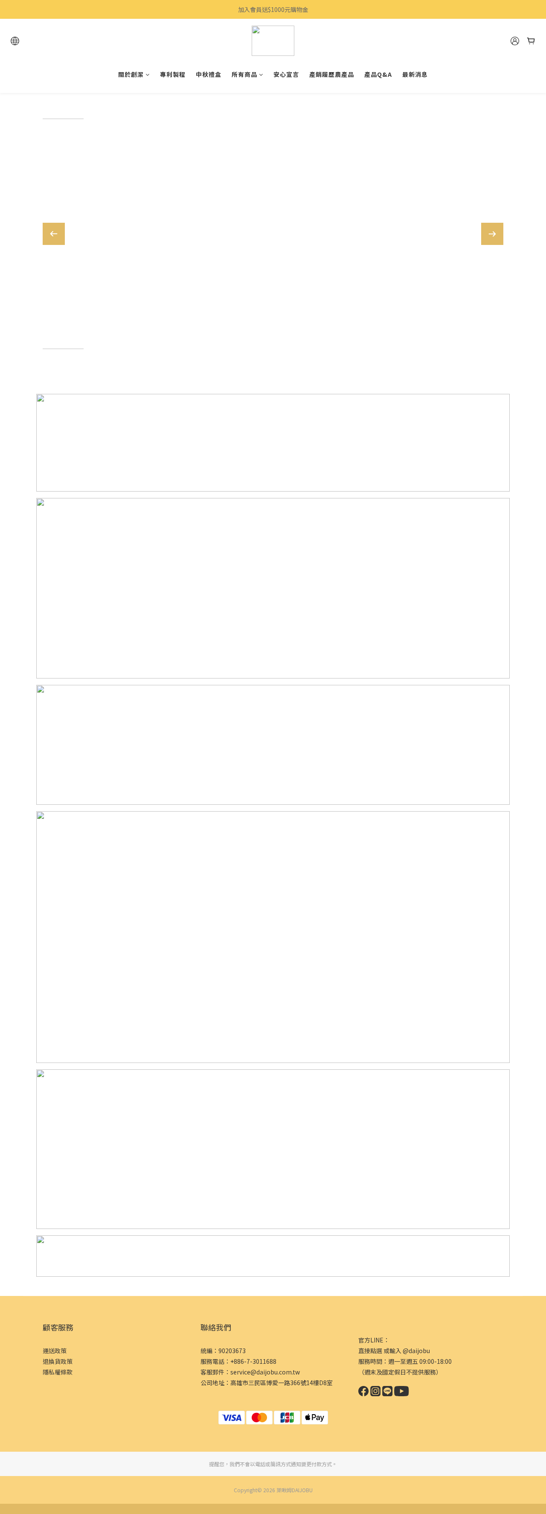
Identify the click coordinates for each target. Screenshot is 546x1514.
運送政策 (55, 1350)
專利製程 (173, 74)
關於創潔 (131, 74)
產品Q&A (378, 74)
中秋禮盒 (208, 74)
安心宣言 (286, 74)
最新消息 (415, 74)
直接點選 (370, 1350)
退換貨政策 (58, 1361)
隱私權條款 (58, 1372)
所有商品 (244, 74)
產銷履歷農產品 (331, 74)
